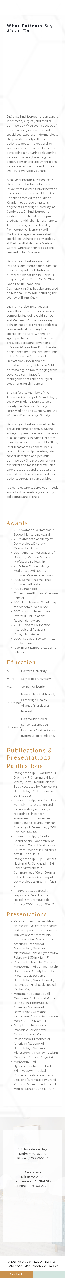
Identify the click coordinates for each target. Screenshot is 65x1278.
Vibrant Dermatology (45, 1265)
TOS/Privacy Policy (18, 1265)
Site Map (50, 1261)
